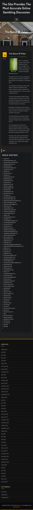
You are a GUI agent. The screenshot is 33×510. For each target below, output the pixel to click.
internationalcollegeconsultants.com (12, 244)
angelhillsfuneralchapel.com (10, 233)
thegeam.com (7, 248)
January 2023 (4, 450)
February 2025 (4, 380)
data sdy (6, 324)
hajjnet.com (6, 158)
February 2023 (4, 448)
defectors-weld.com (8, 186)
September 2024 (5, 394)
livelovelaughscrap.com (9, 213)
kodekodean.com (8, 282)
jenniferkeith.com (8, 264)
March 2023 (4, 445)
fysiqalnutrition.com (8, 184)
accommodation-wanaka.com (11, 162)
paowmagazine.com (8, 191)
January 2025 (4, 383)
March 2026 (4, 363)
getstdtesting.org (8, 166)
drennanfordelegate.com (10, 277)
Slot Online (3, 492)
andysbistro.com (8, 253)
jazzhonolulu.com (8, 173)
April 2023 (3, 442)
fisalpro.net (6, 271)
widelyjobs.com (7, 219)
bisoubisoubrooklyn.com (10, 198)
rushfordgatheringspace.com (11, 220)
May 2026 (3, 358)
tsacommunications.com (9, 257)
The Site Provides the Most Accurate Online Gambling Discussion (16, 8)
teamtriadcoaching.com (9, 281)
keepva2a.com (7, 251)
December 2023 (5, 419)
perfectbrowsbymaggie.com (10, 204)
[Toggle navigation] (17, 19)
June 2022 (3, 470)
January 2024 (4, 417)
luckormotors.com (8, 275)
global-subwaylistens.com (10, 202)
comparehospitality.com (9, 211)
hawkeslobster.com (8, 180)
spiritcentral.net (7, 182)
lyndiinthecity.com (8, 178)
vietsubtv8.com (7, 189)
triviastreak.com (7, 279)
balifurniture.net (7, 206)
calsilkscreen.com (8, 266)
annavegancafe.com (9, 270)
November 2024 (5, 389)
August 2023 (4, 431)
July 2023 (3, 434)
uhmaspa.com (7, 195)
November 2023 (5, 422)
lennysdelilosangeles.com (10, 167)
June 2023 (3, 436)
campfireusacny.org (8, 228)
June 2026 (3, 355)
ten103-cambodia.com (9, 286)
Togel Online (4, 494)
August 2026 (4, 349)
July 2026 (3, 352)
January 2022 (4, 481)
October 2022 (4, 459)
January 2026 (4, 369)
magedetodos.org (8, 240)
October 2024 (4, 391)
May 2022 (3, 473)
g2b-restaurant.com (8, 237)
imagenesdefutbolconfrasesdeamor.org (13, 246)
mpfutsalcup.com (8, 268)
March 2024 (4, 411)
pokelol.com (6, 171)
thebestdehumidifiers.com (10, 255)
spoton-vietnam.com (8, 284)
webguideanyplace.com (9, 259)
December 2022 (5, 453)
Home (10, 35)
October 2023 (4, 425)
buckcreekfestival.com (9, 177)
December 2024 (5, 386)
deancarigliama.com (8, 260)
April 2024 (3, 408)
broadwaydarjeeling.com (10, 222)
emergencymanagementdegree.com (12, 262)
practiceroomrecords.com (10, 209)
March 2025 (4, 377)
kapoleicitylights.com (9, 188)
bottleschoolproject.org (9, 164)
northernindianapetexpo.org (10, 231)
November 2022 (5, 456)
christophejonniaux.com (9, 217)
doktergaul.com (7, 242)
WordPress (19, 505)
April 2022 (3, 476)
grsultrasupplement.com (9, 235)
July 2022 (3, 467)
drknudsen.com (7, 250)
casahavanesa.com (8, 169)
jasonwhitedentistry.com (9, 197)
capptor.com (7, 215)
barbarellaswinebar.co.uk (10, 160)
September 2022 (5, 462)
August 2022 (4, 465)
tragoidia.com (7, 175)
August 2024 (4, 397)
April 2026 (3, 360)
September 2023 (5, 428)
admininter (13, 56)
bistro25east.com (8, 226)
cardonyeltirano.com (9, 208)
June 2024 (3, 403)
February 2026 (4, 366)
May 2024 (3, 405)
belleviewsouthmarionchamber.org (12, 200)
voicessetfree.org (8, 224)
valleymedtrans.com (8, 239)
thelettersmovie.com (8, 193)
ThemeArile (17, 507)
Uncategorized (23, 56)
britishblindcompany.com (10, 230)
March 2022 (4, 479)
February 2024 (4, 414)
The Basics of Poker (19, 35)
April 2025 (3, 374)
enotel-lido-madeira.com (9, 273)
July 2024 (3, 400)
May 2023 (3, 439)
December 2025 (5, 372)
